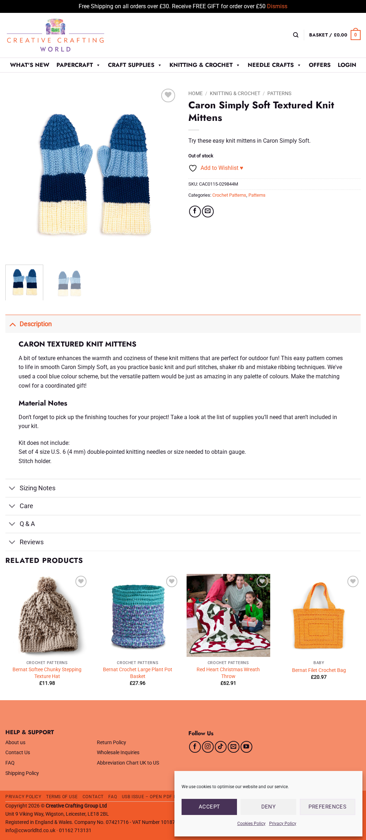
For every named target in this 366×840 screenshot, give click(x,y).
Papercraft (74, 65)
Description (36, 324)
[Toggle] (12, 323)
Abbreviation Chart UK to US (128, 763)
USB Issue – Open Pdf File (152, 796)
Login (347, 65)
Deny (268, 807)
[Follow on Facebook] (195, 747)
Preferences (327, 807)
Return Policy (111, 743)
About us (15, 743)
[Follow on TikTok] (221, 747)
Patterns (279, 93)
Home (195, 93)
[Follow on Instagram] (208, 747)
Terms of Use (62, 796)
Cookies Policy (251, 823)
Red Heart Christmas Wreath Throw (228, 673)
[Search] (295, 35)
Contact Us (17, 753)
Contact (93, 796)
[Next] (165, 173)
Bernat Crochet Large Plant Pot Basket (137, 673)
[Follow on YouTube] (246, 747)
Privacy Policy (282, 823)
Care (26, 506)
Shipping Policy (22, 773)
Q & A (27, 523)
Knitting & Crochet (201, 65)
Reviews (32, 542)
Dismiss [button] (277, 6)
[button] (335, 35)
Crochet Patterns (229, 195)
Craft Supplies (131, 65)
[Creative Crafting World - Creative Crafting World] (68, 35)
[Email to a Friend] (208, 211)
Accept (209, 807)
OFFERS (320, 65)
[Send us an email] (233, 747)
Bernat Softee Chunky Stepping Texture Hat (47, 673)
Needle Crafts (271, 65)
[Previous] (17, 173)
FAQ (10, 763)
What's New (29, 65)
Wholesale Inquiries (118, 753)
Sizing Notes (37, 488)
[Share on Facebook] (195, 211)
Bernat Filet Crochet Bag (319, 670)
